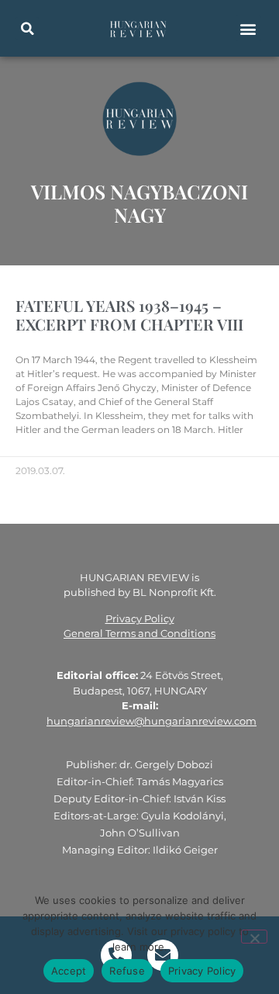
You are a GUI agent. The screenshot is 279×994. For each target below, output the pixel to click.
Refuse (127, 971)
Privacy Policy (139, 618)
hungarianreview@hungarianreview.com (151, 721)
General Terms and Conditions (139, 633)
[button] (27, 28)
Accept (69, 971)
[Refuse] (254, 937)
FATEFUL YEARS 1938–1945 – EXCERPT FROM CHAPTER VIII (129, 314)
